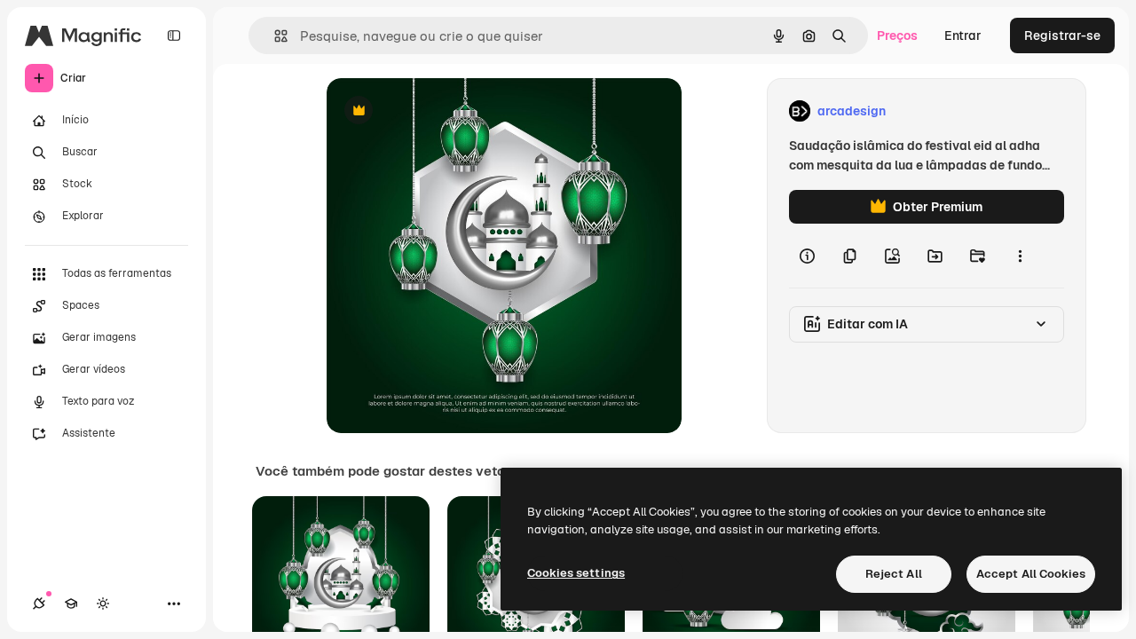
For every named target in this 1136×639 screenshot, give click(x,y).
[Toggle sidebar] (174, 35)
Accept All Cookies (1030, 573)
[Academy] (71, 603)
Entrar (963, 35)
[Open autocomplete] (273, 36)
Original (440, 111)
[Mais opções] (1019, 255)
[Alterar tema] (103, 603)
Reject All (893, 573)
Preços (897, 35)
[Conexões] (39, 603)
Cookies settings (576, 572)
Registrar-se (1062, 35)
